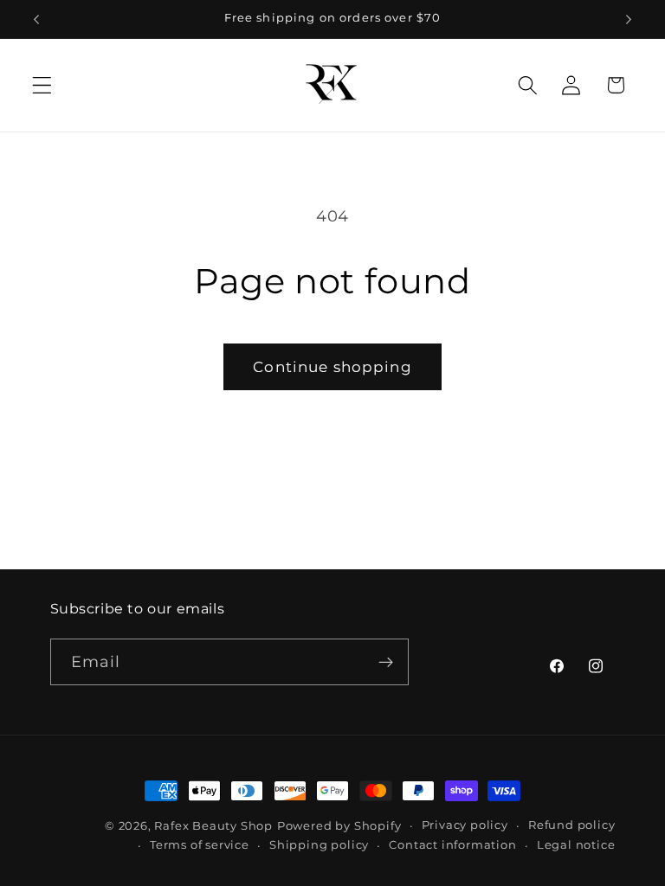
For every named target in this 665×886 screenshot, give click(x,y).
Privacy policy (465, 825)
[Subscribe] (386, 662)
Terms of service (199, 844)
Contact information (452, 844)
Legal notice (576, 844)
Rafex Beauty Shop (213, 825)
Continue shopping (332, 366)
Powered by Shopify (339, 825)
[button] (42, 85)
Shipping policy (319, 844)
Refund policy (571, 825)
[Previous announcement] (36, 19)
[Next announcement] (629, 19)
